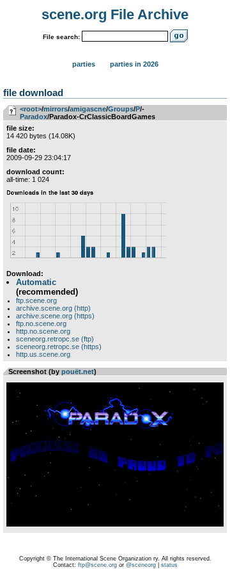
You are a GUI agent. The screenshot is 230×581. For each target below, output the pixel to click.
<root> (31, 109)
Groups (121, 109)
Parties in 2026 (134, 64)
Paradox (33, 116)
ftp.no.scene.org (41, 323)
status (169, 565)
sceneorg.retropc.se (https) (59, 346)
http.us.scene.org (43, 354)
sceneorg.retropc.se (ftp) (55, 339)
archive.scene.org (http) (53, 308)
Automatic (36, 282)
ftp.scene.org (36, 300)
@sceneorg (141, 565)
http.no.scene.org (43, 331)
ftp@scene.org (97, 565)
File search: (61, 36)
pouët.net (77, 371)
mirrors (55, 109)
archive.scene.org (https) (55, 316)
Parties (83, 64)
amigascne (88, 109)
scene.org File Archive (115, 14)
